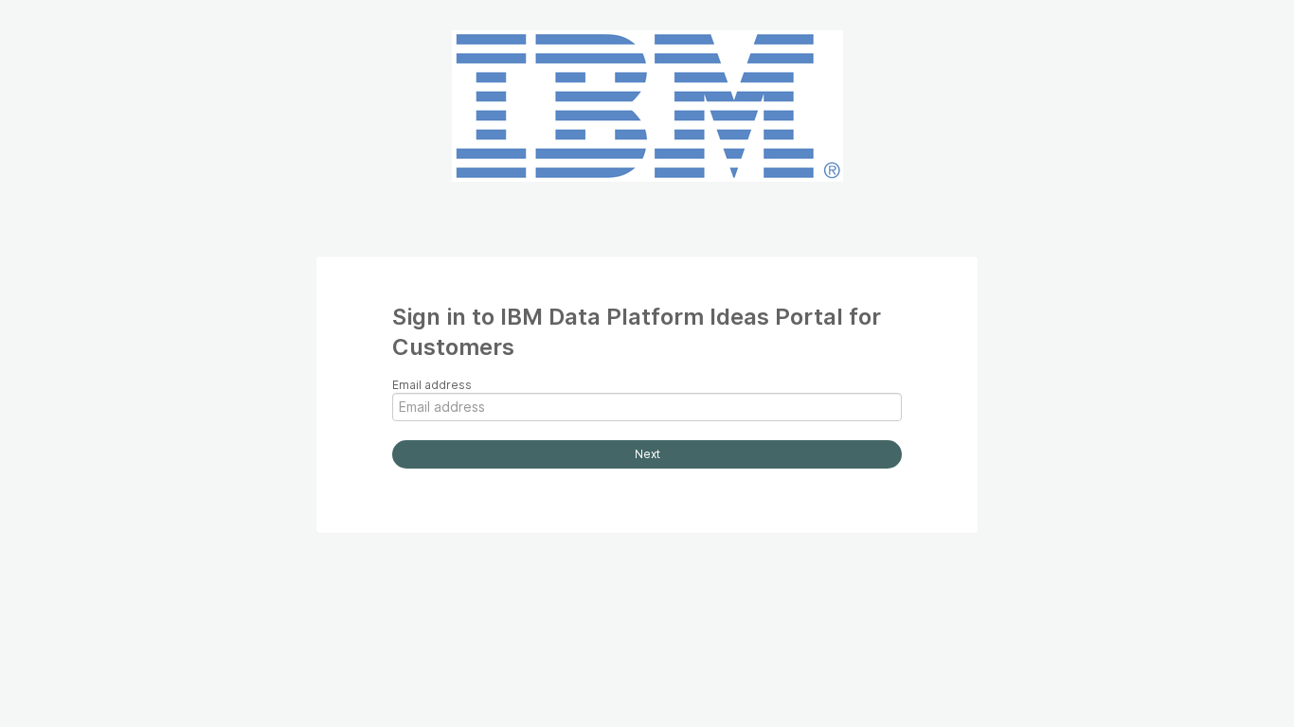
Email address (432, 385)
